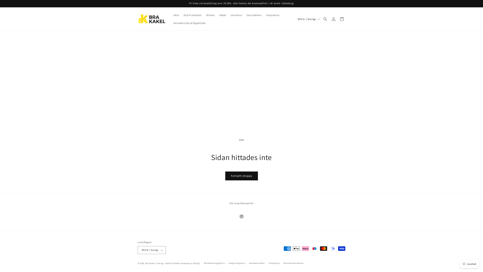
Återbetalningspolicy (214, 263)
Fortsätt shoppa (241, 176)
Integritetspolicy (236, 263)
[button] (325, 19)
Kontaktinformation (294, 263)
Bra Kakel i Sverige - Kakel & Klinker (162, 263)
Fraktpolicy (274, 263)
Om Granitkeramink (241, 203)
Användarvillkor (257, 263)
